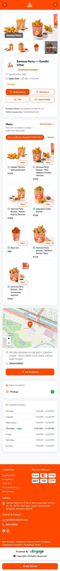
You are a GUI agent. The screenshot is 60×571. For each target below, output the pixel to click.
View (22, 162)
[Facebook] (3, 531)
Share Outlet (44, 99)
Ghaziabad (7, 545)
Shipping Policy (8, 475)
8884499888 (16, 363)
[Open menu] (4, 4)
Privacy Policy (8, 479)
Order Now (7, 483)
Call (19, 99)
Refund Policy (8, 491)
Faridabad (45, 542)
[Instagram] (7, 531)
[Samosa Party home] (30, 4)
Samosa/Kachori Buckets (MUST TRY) (25, 137)
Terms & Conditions (10, 487)
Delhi (37, 542)
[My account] (55, 4)
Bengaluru (20, 542)
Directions (44, 92)
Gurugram (17, 545)
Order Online (19, 92)
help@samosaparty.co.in (17, 519)
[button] (30, 324)
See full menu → (47, 124)
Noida (38, 545)
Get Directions (31, 372)
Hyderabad (29, 545)
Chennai (30, 542)
